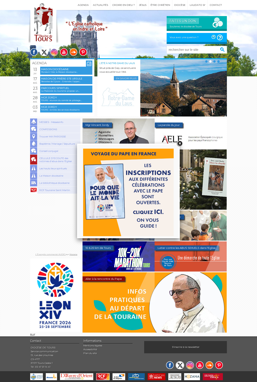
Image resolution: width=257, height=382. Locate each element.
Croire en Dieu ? (123, 4)
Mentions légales (92, 345)
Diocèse (180, 4)
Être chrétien (160, 4)
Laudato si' (197, 4)
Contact (216, 4)
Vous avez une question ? (184, 37)
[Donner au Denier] (191, 239)
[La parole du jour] (191, 147)
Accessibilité (90, 349)
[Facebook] (34, 52)
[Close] (179, 143)
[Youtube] (64, 52)
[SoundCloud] (73, 52)
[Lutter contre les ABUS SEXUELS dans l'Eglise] (191, 270)
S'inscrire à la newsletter (186, 346)
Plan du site (90, 353)
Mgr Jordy (49, 97)
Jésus (142, 4)
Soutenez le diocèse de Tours (186, 26)
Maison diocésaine (55, 69)
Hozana (73, 254)
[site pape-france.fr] (55, 331)
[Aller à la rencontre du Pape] (155, 331)
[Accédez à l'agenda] (89, 63)
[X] (44, 52)
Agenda (83, 4)
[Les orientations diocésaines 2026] (119, 239)
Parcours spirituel (55, 88)
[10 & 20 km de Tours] (119, 270)
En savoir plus (126, 78)
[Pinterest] (83, 52)
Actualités (100, 4)
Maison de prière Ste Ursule (61, 78)
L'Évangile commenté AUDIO (50, 254)
